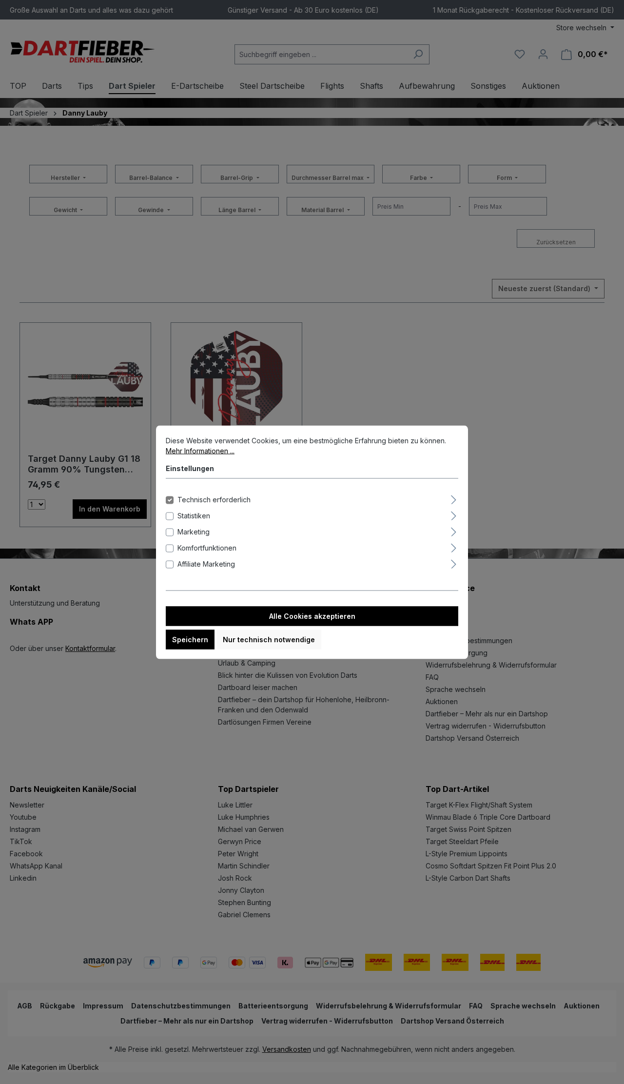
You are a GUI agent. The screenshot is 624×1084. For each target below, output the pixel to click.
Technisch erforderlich (214, 499)
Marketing (193, 531)
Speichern (190, 639)
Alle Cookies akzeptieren (312, 615)
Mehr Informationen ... (200, 450)
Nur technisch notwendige (269, 639)
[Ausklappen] (453, 498)
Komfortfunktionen (206, 547)
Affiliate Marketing (206, 563)
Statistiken (193, 515)
